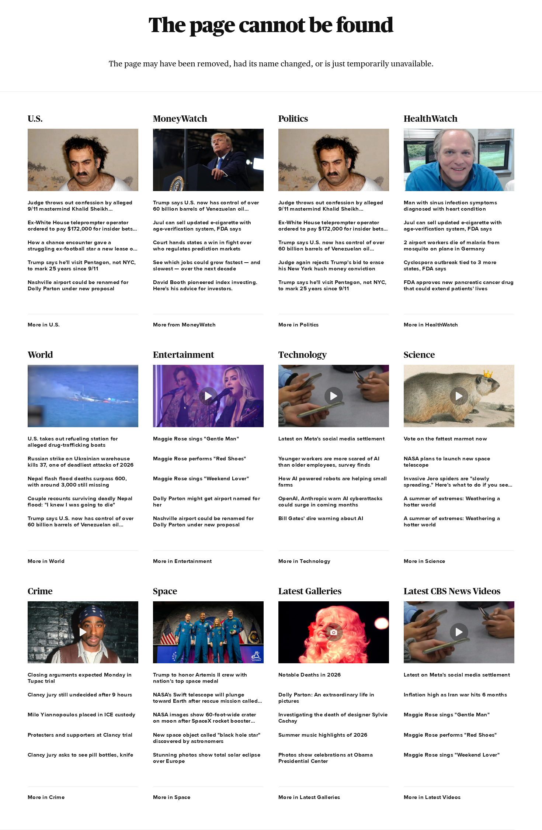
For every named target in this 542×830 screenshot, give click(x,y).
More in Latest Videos (432, 797)
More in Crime (46, 797)
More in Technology (304, 561)
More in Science (424, 561)
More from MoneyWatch (184, 324)
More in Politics (298, 324)
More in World (46, 561)
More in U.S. (44, 324)
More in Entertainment (182, 561)
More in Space (171, 797)
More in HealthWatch (431, 324)
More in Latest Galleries (309, 797)
